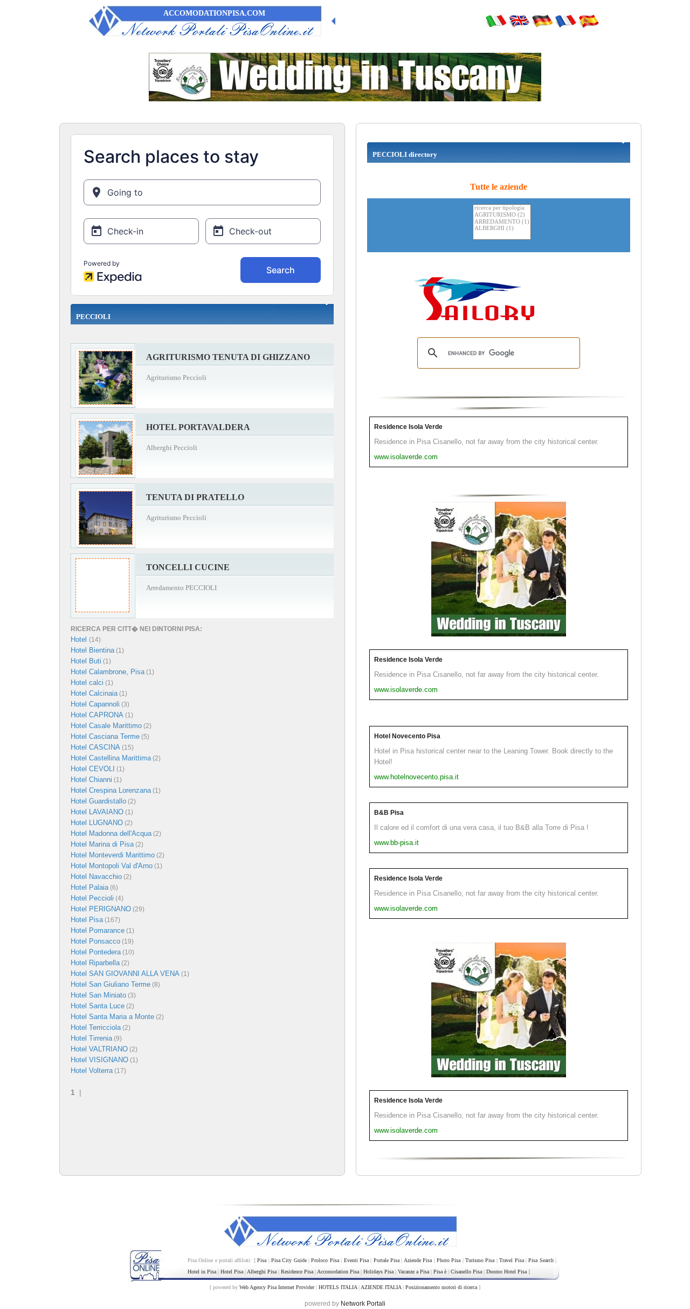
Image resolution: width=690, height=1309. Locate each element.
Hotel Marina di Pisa (102, 844)
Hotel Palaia (89, 887)
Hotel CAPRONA (97, 715)
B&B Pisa (389, 812)
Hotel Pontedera (96, 952)
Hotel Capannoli (95, 704)
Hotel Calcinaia (94, 693)
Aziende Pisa (418, 1260)
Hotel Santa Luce (98, 1006)
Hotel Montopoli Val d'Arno (112, 866)
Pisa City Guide (289, 1260)
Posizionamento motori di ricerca (441, 1287)
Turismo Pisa (479, 1260)
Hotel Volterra (92, 1070)
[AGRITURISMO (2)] (501, 215)
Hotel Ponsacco (95, 941)
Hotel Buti (86, 661)
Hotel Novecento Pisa (407, 736)
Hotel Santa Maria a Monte (112, 1017)
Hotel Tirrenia (91, 1038)
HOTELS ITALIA (338, 1287)
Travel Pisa (511, 1260)
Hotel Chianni (91, 779)
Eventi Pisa (356, 1260)
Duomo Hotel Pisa (506, 1272)
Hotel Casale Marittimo (106, 726)
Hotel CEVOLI (93, 769)
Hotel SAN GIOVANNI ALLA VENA (125, 973)
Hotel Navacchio (96, 876)
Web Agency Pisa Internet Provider (276, 1287)
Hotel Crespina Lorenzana (111, 790)
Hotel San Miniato (98, 995)
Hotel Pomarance (98, 930)
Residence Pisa (297, 1272)
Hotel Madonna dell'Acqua (111, 833)
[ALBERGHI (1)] (501, 228)
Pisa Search (540, 1260)
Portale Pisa (386, 1260)
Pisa (261, 1260)
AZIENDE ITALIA (381, 1287)
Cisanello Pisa (466, 1272)
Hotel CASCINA (95, 747)
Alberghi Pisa (262, 1272)
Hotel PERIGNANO (101, 909)
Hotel (80, 639)
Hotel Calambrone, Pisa (107, 672)
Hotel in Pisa (202, 1272)
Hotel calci (87, 682)
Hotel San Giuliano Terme (110, 984)
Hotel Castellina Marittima (111, 758)
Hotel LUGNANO (97, 823)
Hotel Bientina (92, 650)
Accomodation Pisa (338, 1272)
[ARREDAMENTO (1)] (501, 222)
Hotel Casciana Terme (105, 736)
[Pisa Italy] (519, 20)
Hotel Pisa (87, 920)
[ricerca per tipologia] (501, 208)
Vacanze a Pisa (413, 1272)
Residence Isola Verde (408, 427)
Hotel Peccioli (92, 898)
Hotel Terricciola (96, 1027)
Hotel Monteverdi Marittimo (113, 855)
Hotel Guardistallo (98, 801)
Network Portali (363, 1303)
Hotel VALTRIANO (99, 1049)
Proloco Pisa (325, 1260)
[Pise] (565, 20)
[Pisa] (496, 20)
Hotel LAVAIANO (97, 812)
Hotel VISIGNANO (99, 1060)
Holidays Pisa (378, 1272)
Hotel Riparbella (95, 963)
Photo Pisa (448, 1260)
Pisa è (439, 1272)
